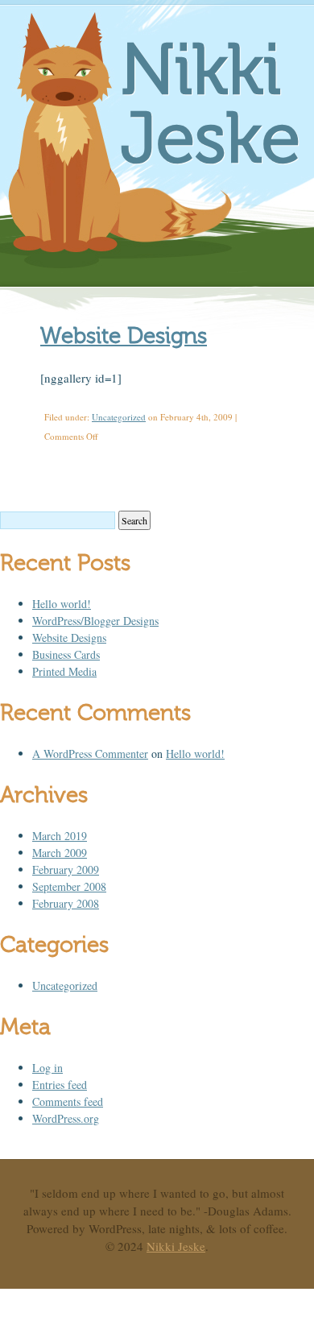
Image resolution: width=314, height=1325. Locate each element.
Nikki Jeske (210, 104)
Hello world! (61, 603)
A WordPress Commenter (90, 753)
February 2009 (65, 869)
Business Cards (66, 654)
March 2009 (59, 852)
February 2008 (65, 903)
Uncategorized (119, 417)
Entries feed (59, 1084)
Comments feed (67, 1101)
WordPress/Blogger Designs (95, 620)
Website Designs (123, 335)
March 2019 (59, 835)
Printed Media (64, 671)
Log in (47, 1067)
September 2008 (69, 886)
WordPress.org (65, 1118)
